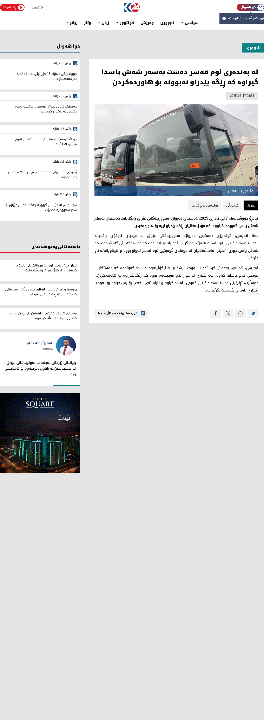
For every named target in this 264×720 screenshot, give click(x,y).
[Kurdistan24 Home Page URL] (132, 7)
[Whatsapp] (240, 313)
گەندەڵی (232, 205)
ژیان (105, 23)
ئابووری (167, 23)
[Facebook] (215, 313)
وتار (87, 23)
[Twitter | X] (228, 313)
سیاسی (192, 23)
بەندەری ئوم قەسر (204, 205)
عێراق (251, 205)
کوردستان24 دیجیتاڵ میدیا (117, 313)
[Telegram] (253, 313)
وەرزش (147, 23)
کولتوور (127, 23)
